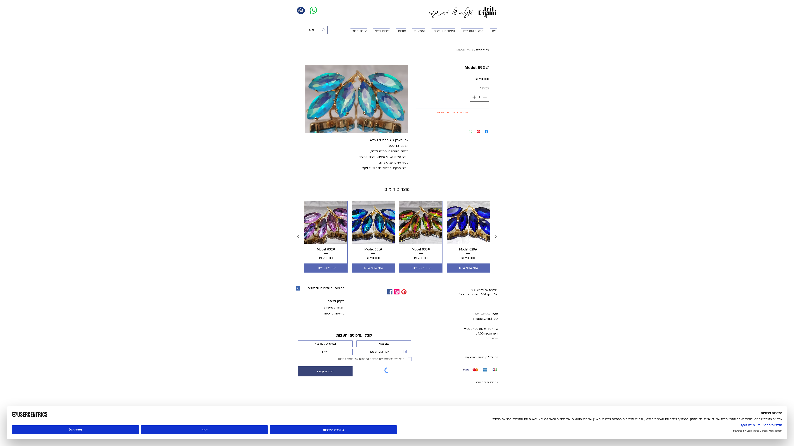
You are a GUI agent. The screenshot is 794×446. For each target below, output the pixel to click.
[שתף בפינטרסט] (478, 131)
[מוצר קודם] (495, 236)
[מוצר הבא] (298, 236)
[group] (397, 236)
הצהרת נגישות (334, 307)
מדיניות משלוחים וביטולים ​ (325, 288)
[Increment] (474, 97)
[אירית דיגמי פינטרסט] (404, 291)
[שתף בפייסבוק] (486, 131)
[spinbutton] (479, 97)
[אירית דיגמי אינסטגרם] (396, 291)
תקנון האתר (336, 301)
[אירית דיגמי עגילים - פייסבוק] (389, 291)
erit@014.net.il (482, 319)
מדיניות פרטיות (334, 313)
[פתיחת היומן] (405, 351)
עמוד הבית (482, 50)
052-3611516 (482, 314)
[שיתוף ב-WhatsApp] (470, 131)
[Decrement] (485, 97)
